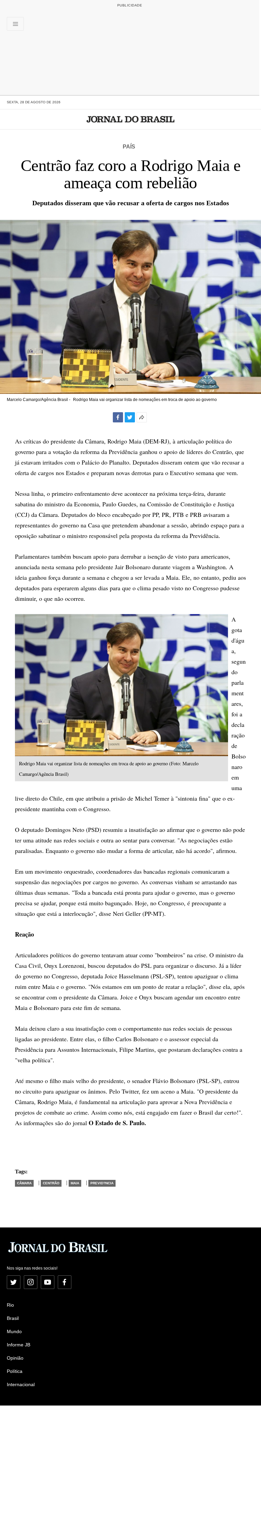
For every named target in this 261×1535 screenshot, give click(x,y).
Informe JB (18, 1344)
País (129, 147)
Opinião (15, 1358)
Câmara (24, 1183)
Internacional (21, 1384)
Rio (10, 1305)
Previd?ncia (102, 1183)
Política (14, 1371)
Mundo (14, 1331)
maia (75, 1183)
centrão (51, 1183)
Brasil (13, 1318)
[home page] (131, 119)
